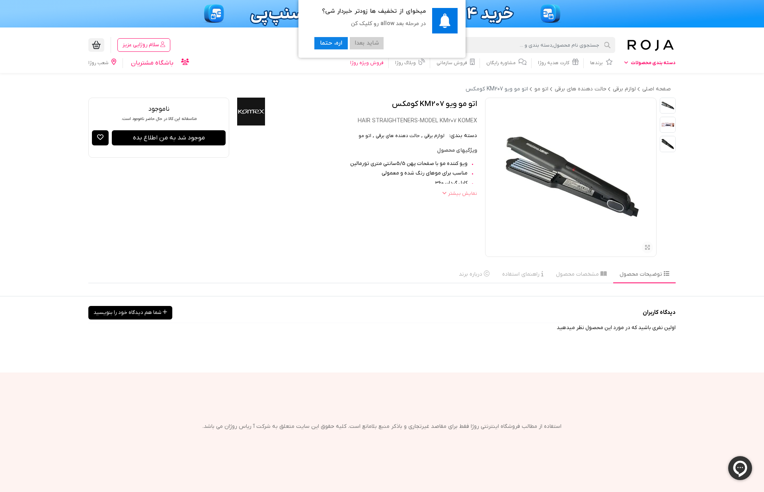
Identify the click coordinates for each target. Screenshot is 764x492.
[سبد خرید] (96, 45)
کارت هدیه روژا (554, 63)
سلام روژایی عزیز (141, 44)
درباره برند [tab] (471, 274)
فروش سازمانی (452, 63)
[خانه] (650, 45)
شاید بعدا (367, 43)
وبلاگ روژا (406, 63)
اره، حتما (331, 43)
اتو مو (365, 136)
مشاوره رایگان (501, 63)
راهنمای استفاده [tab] (521, 274)
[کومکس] (251, 111)
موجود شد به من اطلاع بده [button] (169, 138)
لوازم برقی (434, 136)
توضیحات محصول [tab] (642, 274)
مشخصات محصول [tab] (578, 274)
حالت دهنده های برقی (398, 136)
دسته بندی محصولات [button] (653, 63)
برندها (597, 63)
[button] (100, 137)
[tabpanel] (382, 289)
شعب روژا (99, 63)
